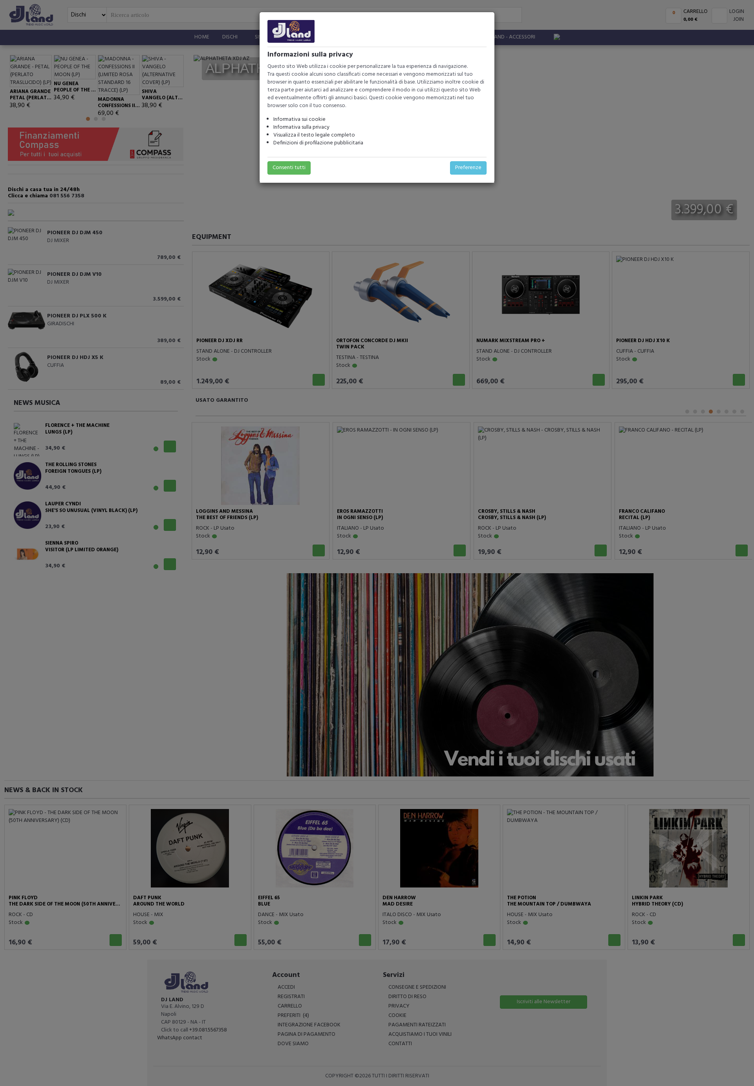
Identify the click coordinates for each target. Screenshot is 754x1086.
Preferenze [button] (468, 167)
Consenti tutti (289, 167)
